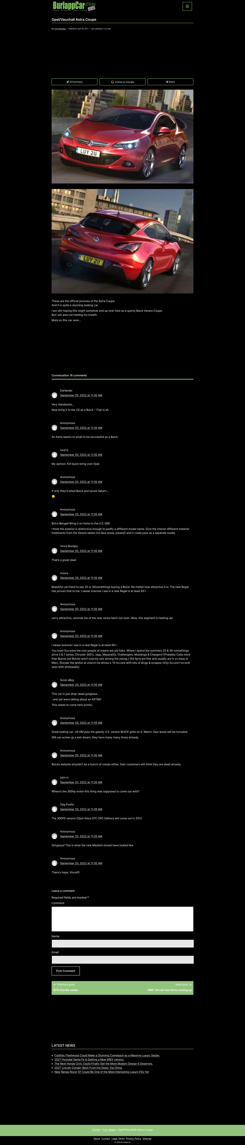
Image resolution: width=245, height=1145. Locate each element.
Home (96, 1130)
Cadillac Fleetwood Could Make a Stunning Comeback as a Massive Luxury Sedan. (107, 1055)
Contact (106, 1138)
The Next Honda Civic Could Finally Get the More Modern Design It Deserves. (103, 1063)
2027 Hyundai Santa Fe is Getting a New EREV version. (89, 1059)
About (97, 1138)
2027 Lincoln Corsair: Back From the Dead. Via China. (88, 1067)
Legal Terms (118, 1138)
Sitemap (147, 1138)
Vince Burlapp (60, 28)
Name (55, 936)
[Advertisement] (122, 57)
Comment (58, 903)
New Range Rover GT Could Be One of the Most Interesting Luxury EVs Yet (101, 1072)
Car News (109, 1130)
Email (55, 952)
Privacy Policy (133, 1138)
